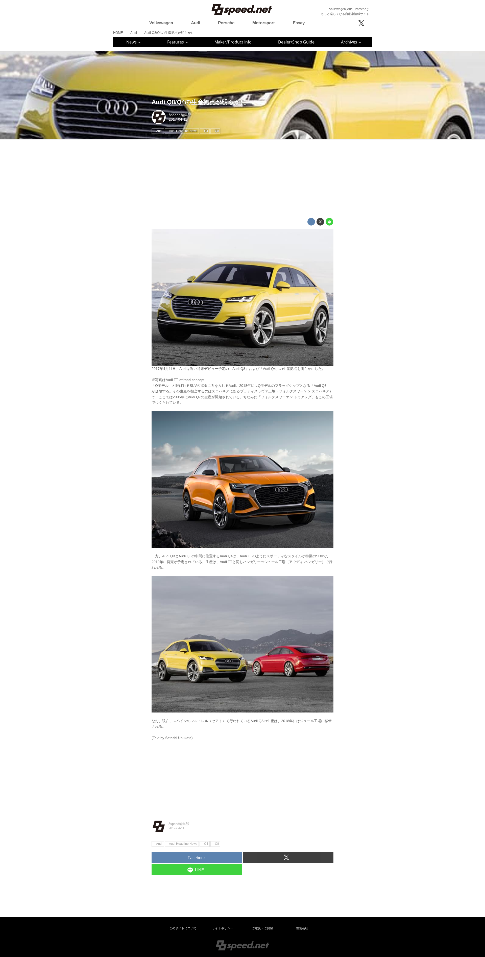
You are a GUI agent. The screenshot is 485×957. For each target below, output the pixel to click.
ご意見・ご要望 (262, 928)
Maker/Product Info (233, 42)
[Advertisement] (242, 178)
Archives (349, 42)
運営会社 (302, 928)
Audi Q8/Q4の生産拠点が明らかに (199, 102)
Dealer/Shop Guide (296, 42)
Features (176, 42)
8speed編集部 (180, 115)
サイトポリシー (222, 928)
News (132, 42)
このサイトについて (183, 928)
